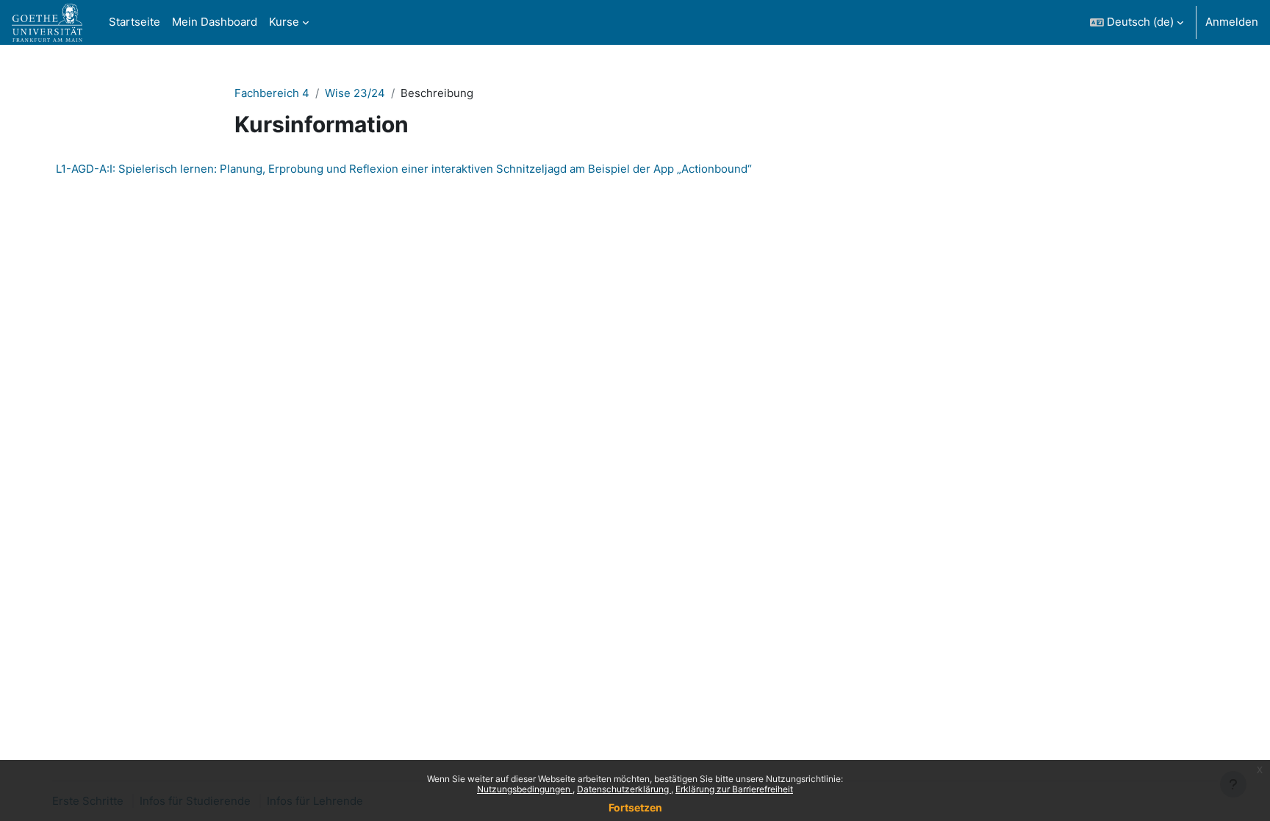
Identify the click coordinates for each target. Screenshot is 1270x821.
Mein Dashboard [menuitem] (214, 22)
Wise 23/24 (355, 93)
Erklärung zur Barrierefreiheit (734, 789)
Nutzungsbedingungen (525, 789)
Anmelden (1231, 22)
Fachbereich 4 (271, 93)
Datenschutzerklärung (624, 789)
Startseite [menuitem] (134, 22)
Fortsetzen (635, 807)
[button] (1136, 22)
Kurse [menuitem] (284, 22)
